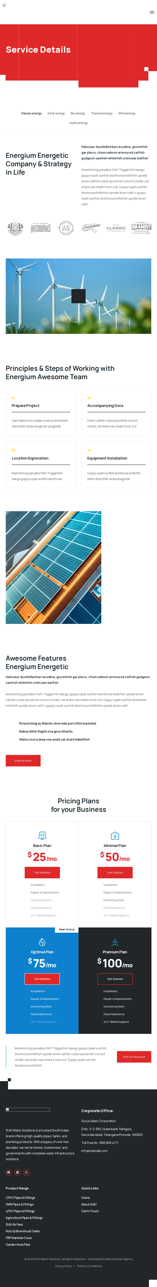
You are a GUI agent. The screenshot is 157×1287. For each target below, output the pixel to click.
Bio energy (78, 113)
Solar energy (56, 113)
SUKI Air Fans (14, 1224)
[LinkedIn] (17, 1172)
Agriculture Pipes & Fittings (24, 1218)
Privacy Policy (63, 1266)
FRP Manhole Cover (19, 1238)
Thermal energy (102, 113)
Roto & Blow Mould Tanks (23, 1231)
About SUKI (88, 1204)
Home (85, 1198)
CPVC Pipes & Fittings (20, 1198)
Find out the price (134, 1057)
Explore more (23, 760)
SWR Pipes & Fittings (20, 1204)
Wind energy (127, 113)
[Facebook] (8, 1172)
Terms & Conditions (89, 1266)
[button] (78, 296)
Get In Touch (90, 1211)
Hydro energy (78, 123)
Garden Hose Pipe (18, 1244)
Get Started (42, 872)
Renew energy (31, 113)
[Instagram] (26, 1172)
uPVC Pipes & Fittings (20, 1211)
